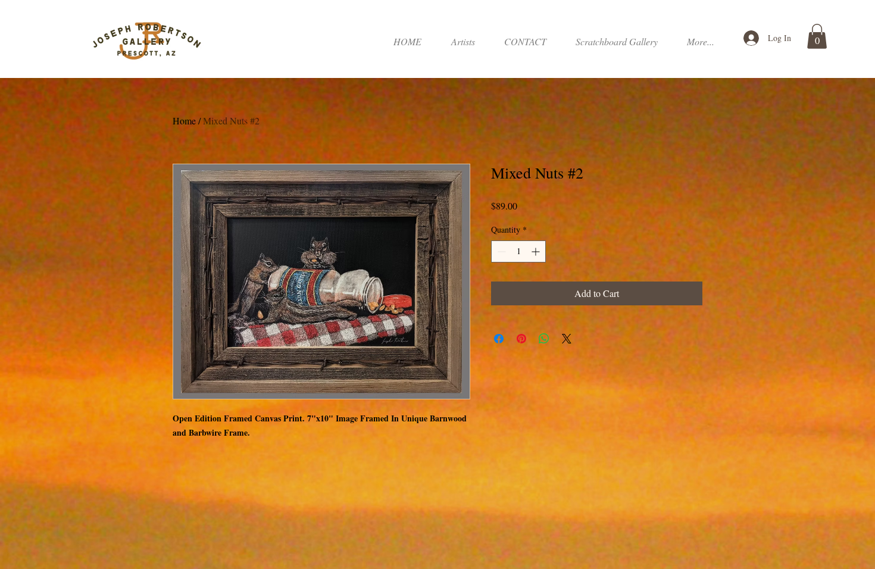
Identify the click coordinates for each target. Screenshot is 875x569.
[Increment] (536, 251)
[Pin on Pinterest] (521, 339)
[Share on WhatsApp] (544, 339)
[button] (616, 42)
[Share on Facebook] (499, 339)
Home (184, 120)
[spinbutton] (518, 251)
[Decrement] (500, 251)
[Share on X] (567, 339)
